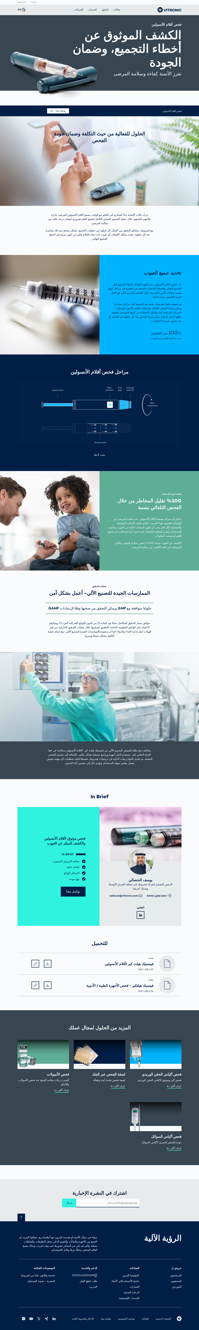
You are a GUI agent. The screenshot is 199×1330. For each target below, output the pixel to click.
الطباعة (145, 1318)
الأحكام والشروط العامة (83, 1318)
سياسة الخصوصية (126, 1318)
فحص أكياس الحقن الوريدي (162, 1074)
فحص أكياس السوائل (166, 1136)
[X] (39, 1318)
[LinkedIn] (140, 915)
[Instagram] (23, 1318)
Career (34, 2)
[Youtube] (31, 1318)
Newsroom (21, 2)
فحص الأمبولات (58, 1074)
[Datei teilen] (35, 963)
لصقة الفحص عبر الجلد (108, 1074)
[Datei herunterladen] (47, 963)
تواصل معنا (106, 1318)
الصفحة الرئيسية (163, 1318)
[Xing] (46, 1318)
